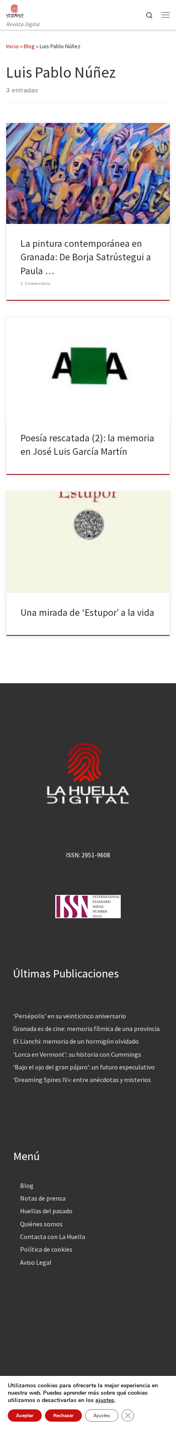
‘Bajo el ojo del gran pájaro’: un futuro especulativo (84, 1067)
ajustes (104, 1400)
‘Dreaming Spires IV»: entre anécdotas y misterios (82, 1080)
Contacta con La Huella (52, 1236)
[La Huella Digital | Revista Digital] (15, 10)
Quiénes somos (41, 1224)
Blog (29, 46)
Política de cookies (46, 1249)
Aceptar (25, 1415)
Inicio (12, 46)
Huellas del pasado (46, 1211)
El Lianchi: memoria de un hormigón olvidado (76, 1041)
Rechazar (63, 1415)
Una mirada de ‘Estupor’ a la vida (87, 612)
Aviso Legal (36, 1262)
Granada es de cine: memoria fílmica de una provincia (86, 1028)
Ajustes (101, 1415)
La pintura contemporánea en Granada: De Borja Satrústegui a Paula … (85, 257)
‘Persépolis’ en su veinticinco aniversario (69, 1016)
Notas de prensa (42, 1198)
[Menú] (166, 14)
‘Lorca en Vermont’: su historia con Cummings (77, 1054)
